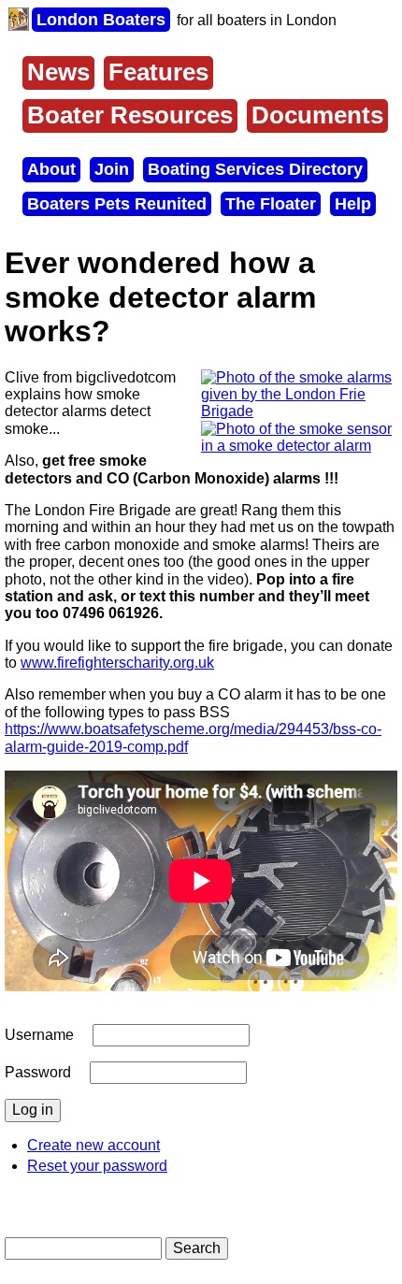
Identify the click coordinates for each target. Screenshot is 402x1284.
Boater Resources (130, 115)
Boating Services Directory (255, 169)
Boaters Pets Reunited (117, 204)
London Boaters (100, 19)
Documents (317, 115)
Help (353, 204)
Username (39, 1035)
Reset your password (97, 1166)
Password (38, 1072)
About (51, 169)
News (58, 72)
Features (158, 72)
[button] (299, 411)
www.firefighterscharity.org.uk (117, 663)
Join (111, 169)
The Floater (270, 204)
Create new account (93, 1145)
